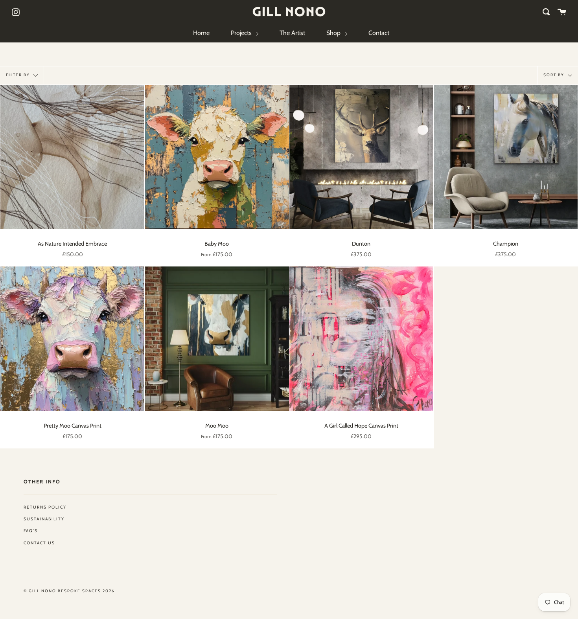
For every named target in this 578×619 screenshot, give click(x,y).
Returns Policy (45, 507)
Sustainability (44, 519)
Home (201, 33)
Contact (378, 33)
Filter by (18, 74)
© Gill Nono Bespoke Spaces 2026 (69, 590)
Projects (242, 33)
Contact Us (39, 543)
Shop (334, 33)
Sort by (554, 74)
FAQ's (31, 530)
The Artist (292, 33)
